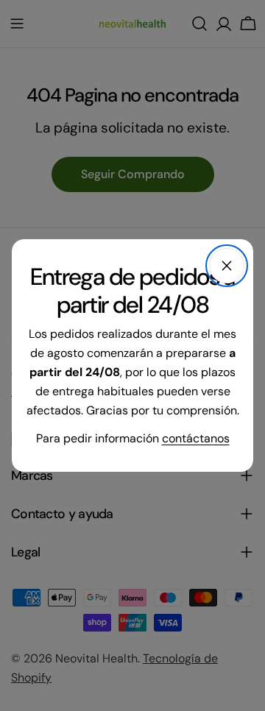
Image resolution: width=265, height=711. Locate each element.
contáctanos (196, 438)
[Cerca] (226, 265)
